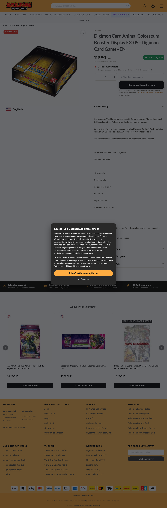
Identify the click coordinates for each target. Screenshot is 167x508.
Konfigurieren (83, 279)
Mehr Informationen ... (82, 266)
